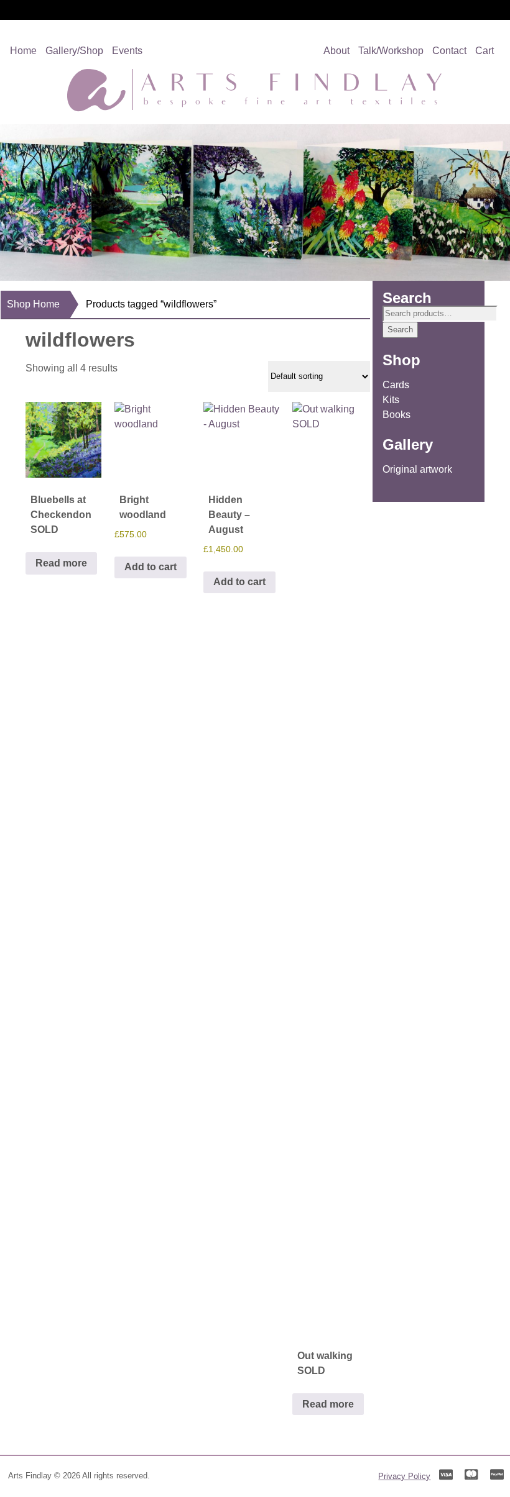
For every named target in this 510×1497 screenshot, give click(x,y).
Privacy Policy (404, 1476)
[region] (255, 202)
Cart (484, 50)
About (336, 50)
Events (127, 50)
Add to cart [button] (150, 567)
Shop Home (33, 304)
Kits (390, 399)
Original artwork (417, 469)
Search (400, 329)
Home (23, 50)
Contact (449, 50)
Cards (395, 385)
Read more (61, 563)
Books (396, 414)
